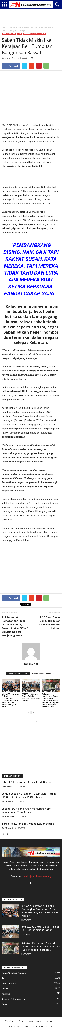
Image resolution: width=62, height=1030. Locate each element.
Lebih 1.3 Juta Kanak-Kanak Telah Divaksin (27, 782)
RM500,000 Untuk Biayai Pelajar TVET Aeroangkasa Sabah (31, 697)
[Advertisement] (31, 17)
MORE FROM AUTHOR (43, 673)
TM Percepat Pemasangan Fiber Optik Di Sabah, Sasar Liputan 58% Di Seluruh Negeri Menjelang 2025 (15, 626)
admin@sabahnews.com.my (37, 876)
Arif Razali (7, 801)
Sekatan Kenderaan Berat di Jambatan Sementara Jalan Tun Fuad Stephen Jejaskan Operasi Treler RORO (50, 700)
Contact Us (52, 1021)
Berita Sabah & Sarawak (34, 34)
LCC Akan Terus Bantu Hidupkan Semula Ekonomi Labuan (49, 622)
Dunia (4, 1004)
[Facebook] (31, 883)
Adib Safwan (8, 816)
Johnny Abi (9, 58)
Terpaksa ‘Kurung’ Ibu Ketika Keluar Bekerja (28, 823)
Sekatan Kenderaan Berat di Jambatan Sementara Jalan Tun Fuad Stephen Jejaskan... (40, 946)
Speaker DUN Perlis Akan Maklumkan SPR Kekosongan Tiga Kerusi (26, 810)
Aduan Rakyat (9, 34)
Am (19, 34)
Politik (5, 988)
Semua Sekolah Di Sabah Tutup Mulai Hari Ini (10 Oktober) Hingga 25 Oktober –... (29, 795)
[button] (56, 4)
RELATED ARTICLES (18, 673)
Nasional (6, 994)
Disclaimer (10, 1021)
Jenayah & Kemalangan (13, 999)
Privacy (22, 1021)
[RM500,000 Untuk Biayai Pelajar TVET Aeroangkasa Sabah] (31, 685)
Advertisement (36, 1021)
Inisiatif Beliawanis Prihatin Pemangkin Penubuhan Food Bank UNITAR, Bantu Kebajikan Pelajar (10, 700)
